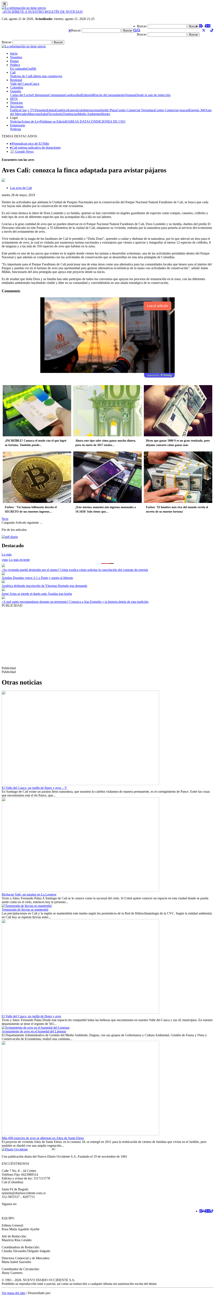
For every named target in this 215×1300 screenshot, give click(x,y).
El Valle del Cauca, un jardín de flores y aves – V (34, 788)
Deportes (41, 110)
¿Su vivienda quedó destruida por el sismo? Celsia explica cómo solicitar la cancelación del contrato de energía (75, 570)
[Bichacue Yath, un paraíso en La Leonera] (80, 890)
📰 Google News (22, 151)
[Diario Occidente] (24, 8)
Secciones (16, 106)
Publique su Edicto (52, 121)
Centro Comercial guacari (172, 110)
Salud (44, 114)
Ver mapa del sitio (13, 1293)
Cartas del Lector (21, 95)
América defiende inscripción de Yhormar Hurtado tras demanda (44, 586)
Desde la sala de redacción (152, 95)
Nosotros (16, 57)
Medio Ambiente (89, 114)
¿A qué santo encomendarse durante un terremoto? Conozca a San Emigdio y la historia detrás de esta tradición (75, 601)
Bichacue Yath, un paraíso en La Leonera (29, 894)
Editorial (87, 95)
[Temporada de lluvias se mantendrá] (27, 906)
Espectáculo (76, 110)
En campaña (18, 68)
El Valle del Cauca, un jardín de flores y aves (31, 1016)
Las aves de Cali (21, 188)
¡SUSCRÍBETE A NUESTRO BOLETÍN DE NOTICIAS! (42, 11)
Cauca (35, 83)
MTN (14, 99)
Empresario (17, 125)
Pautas (14, 61)
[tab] (19, 559)
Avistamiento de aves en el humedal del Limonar (34, 1031)
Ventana (130, 95)
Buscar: (76, 30)
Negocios (16, 102)
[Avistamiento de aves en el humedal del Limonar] (35, 1027)
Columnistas (57, 95)
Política (15, 65)
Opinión (15, 91)
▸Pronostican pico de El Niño (29, 143)
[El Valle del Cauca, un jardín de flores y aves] (80, 1012)
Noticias (15, 121)
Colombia (16, 87)
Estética (15, 110)
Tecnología (55, 114)
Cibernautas (41, 95)
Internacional (92, 110)
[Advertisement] (107, 636)
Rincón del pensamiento (109, 95)
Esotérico (61, 110)
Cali (13, 72)
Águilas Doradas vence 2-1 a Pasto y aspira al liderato (37, 578)
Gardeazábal (73, 95)
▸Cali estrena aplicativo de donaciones (35, 147)
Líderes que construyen (46, 76)
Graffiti (31, 68)
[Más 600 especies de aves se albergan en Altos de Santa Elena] (80, 1134)
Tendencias (70, 114)
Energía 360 (197, 110)
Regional (16, 80)
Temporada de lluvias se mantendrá (25, 909)
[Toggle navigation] (5, 4)
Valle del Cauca (20, 83)
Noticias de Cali (20, 76)
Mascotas (34, 114)
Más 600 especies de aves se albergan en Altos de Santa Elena (43, 1138)
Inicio (14, 53)
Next (5, 519)
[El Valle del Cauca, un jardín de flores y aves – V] (80, 784)
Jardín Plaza (109, 110)
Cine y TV (27, 110)
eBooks (105, 114)
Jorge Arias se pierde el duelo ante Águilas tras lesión (37, 594)
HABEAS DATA (77, 121)
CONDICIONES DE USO (107, 121)
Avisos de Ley (30, 121)
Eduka (51, 110)
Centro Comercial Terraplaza (136, 110)
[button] (69, 30)
